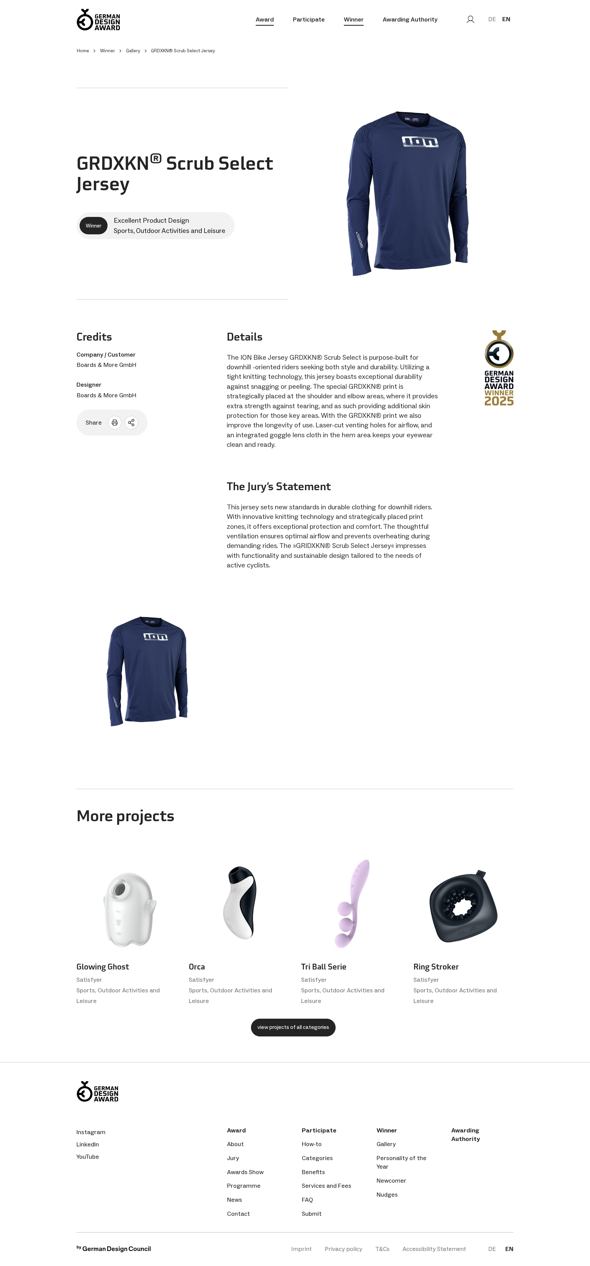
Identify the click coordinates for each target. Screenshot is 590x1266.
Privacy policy (343, 1249)
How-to (312, 1144)
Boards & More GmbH (106, 365)
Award (265, 19)
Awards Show (245, 1172)
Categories (317, 1158)
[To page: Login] (470, 19)
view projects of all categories (293, 1027)
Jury (233, 1158)
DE (492, 19)
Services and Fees (326, 1185)
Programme (244, 1185)
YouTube (87, 1157)
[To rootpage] (98, 20)
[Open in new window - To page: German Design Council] (113, 1250)
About (235, 1144)
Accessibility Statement (434, 1249)
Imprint (301, 1249)
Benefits (313, 1172)
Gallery (386, 1144)
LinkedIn (87, 1144)
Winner (354, 19)
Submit (312, 1213)
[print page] (115, 422)
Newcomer (391, 1180)
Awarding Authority (410, 19)
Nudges (387, 1194)
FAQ (307, 1199)
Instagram (91, 1132)
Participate (309, 19)
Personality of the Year (401, 1162)
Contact (238, 1213)
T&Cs (382, 1249)
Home (83, 51)
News (234, 1199)
